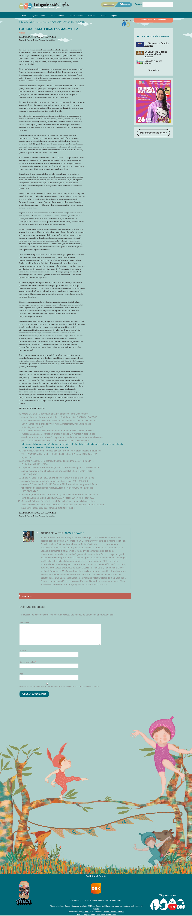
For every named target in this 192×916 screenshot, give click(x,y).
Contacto (92, 16)
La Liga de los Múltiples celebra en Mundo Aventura (155, 54)
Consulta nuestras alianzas (153, 62)
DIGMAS (86, 911)
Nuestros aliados (76, 16)
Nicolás (22, 33)
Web (21, 673)
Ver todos (153, 70)
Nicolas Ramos (74, 533)
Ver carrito (125, 5)
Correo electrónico (28, 662)
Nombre (23, 650)
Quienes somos (39, 16)
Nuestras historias (57, 16)
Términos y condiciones (106, 914)
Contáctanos (115, 900)
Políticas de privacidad (85, 914)
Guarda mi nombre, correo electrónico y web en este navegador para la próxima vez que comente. (59, 686)
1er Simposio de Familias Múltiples (156, 44)
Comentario (25, 622)
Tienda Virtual (108, 5)
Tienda (103, 16)
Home (23, 16)
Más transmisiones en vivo (153, 132)
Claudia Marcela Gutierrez (113, 911)
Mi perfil (114, 16)
